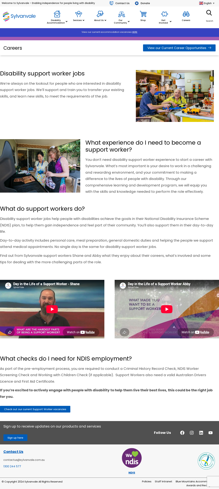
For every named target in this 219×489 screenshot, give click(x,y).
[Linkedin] (201, 432)
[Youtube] (210, 432)
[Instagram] (191, 432)
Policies (146, 481)
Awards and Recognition (201, 485)
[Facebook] (182, 432)
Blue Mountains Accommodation (196, 481)
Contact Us (13, 451)
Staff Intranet (163, 481)
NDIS (131, 473)
